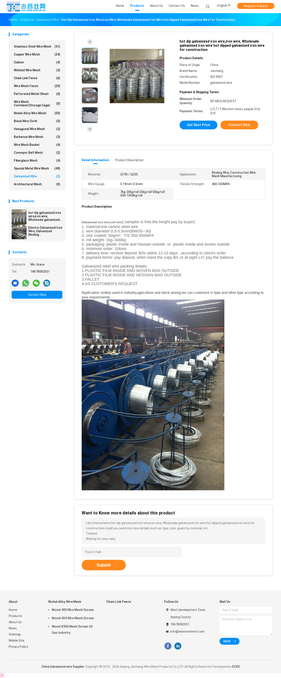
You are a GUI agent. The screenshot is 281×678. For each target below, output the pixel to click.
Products (15, 616)
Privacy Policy (18, 646)
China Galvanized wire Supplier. (63, 666)
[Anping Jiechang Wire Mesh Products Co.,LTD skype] (46, 282)
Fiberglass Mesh (37, 160)
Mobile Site (16, 640)
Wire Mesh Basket (37, 144)
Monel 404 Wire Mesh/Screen (73, 618)
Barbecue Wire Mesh (37, 137)
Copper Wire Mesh (37, 54)
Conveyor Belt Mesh (37, 152)
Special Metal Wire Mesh (37, 168)
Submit (104, 565)
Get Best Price (198, 125)
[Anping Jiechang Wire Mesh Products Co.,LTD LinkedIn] (178, 646)
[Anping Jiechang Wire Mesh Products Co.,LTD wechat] (36, 282)
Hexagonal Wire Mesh (37, 129)
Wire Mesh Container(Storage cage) (37, 103)
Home (13, 610)
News (13, 628)
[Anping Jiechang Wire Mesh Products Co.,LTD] (26, 6)
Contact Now (37, 294)
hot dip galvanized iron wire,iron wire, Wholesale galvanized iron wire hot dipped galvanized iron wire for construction (45, 216)
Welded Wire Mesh (37, 70)
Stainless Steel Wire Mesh (37, 46)
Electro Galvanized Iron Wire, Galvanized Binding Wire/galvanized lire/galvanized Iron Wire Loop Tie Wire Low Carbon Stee (45, 231)
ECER (236, 666)
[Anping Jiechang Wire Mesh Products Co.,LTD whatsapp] (25, 282)
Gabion (37, 62)
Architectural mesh (37, 184)
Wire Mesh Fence (37, 86)
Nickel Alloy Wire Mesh (37, 113)
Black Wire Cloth (37, 121)
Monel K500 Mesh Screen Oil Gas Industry (72, 629)
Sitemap (15, 634)
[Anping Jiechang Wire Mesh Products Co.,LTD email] (15, 282)
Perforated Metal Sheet (37, 94)
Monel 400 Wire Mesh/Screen (73, 610)
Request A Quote (256, 6)
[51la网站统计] (2, 676)
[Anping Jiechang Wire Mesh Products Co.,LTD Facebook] (167, 646)
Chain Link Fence (37, 78)
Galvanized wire (37, 176)
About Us (15, 622)
